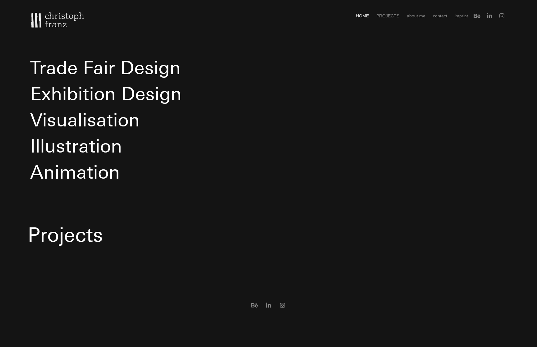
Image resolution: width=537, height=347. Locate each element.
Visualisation (82, 119)
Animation (72, 171)
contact (440, 15)
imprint (461, 15)
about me (416, 15)
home (362, 15)
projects (387, 15)
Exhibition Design (103, 93)
